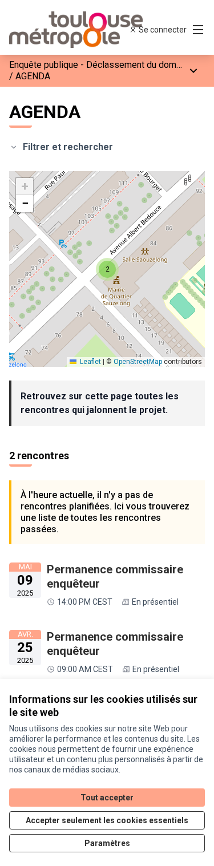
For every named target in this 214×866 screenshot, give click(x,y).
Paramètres (107, 843)
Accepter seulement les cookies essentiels (107, 820)
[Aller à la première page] (81, 29)
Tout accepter (107, 797)
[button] (107, 269)
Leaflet (89, 362)
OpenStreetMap (138, 362)
